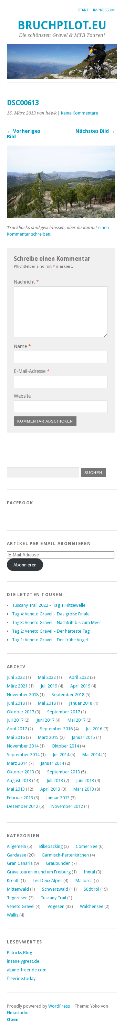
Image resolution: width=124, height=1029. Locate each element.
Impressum (104, 10)
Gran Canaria (20, 863)
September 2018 (68, 694)
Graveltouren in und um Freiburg (39, 871)
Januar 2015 (83, 737)
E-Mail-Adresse (32, 371)
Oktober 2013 (20, 771)
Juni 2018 (16, 703)
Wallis (12, 915)
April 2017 (17, 728)
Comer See (86, 846)
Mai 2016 (16, 737)
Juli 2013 (54, 780)
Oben (13, 1019)
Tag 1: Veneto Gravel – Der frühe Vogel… (52, 639)
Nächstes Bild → (95, 131)
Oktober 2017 (20, 711)
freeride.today (21, 978)
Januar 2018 (80, 703)
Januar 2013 (58, 797)
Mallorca (84, 880)
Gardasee (16, 855)
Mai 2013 (16, 789)
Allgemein (16, 846)
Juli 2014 (61, 754)
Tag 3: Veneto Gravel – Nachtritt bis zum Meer (56, 622)
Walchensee (91, 906)
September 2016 (56, 728)
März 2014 (17, 763)
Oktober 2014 (65, 746)
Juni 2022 (16, 677)
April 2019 (80, 686)
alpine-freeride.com (26, 969)
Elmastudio (18, 1012)
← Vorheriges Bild (23, 133)
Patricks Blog (19, 952)
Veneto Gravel (20, 906)
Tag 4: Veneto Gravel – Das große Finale (51, 613)
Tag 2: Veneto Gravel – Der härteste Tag (51, 631)
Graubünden (58, 863)
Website (22, 396)
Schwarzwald (55, 889)
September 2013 (63, 771)
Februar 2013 (20, 797)
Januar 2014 (52, 763)
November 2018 (23, 694)
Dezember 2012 (22, 806)
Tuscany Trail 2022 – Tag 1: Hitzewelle (48, 605)
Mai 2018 (47, 703)
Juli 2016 (94, 728)
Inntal (89, 871)
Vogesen (56, 906)
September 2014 (23, 754)
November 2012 (67, 806)
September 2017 (63, 711)
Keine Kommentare (79, 113)
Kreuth (13, 880)
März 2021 (17, 686)
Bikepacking (51, 846)
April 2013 (50, 789)
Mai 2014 (91, 754)
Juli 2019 (49, 686)
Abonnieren (25, 564)
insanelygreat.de (23, 961)
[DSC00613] (61, 215)
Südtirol (91, 889)
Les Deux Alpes (47, 880)
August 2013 (19, 780)
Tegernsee (17, 897)
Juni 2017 (45, 720)
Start (83, 10)
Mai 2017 (76, 720)
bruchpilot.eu (62, 25)
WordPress (59, 1006)
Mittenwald (18, 889)
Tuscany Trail (53, 897)
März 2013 (83, 789)
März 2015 (48, 737)
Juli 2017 (15, 720)
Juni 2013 (85, 780)
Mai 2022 (47, 677)
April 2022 (79, 677)
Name (22, 346)
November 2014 (23, 746)
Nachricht (26, 282)
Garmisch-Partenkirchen (65, 855)
